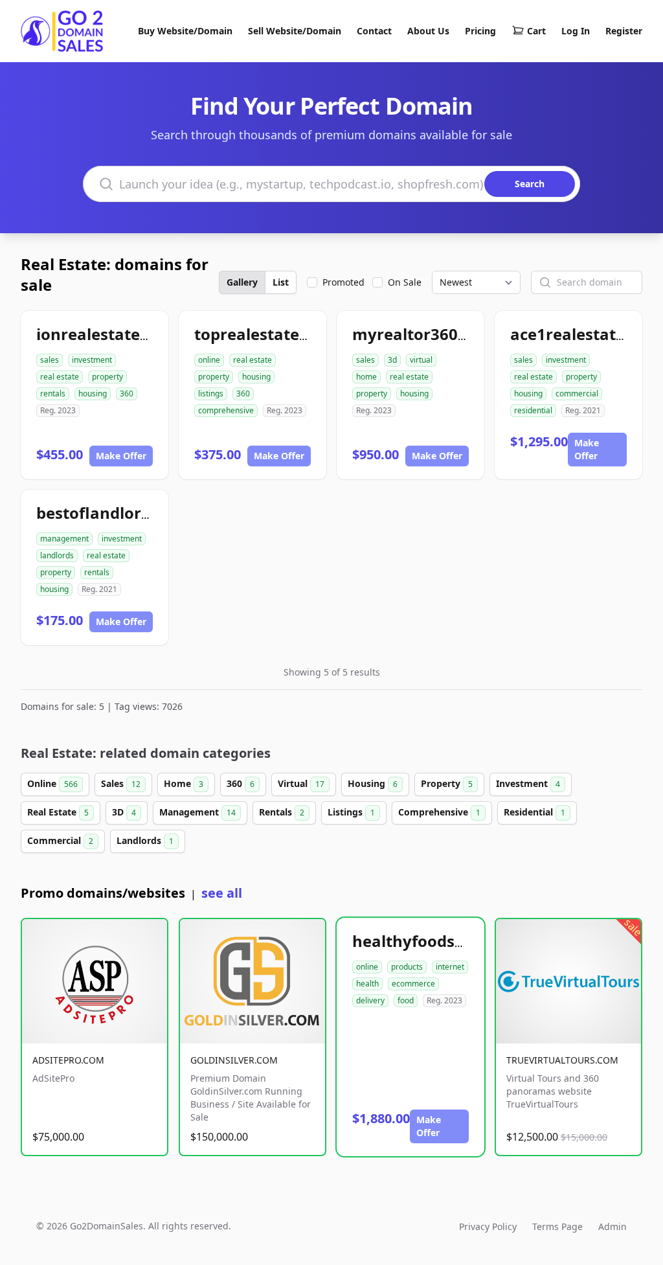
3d (392, 359)
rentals (52, 393)
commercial (577, 393)
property (107, 376)
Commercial (60, 840)
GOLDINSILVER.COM (234, 1060)
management (64, 538)
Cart (536, 31)
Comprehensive (439, 812)
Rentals (281, 812)
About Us (428, 31)
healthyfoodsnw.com (433, 941)
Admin (612, 1226)
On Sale (404, 282)
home (366, 376)
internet (450, 966)
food (406, 1000)
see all (221, 893)
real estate (59, 376)
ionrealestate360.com (120, 334)
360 (126, 393)
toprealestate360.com (279, 334)
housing (92, 393)
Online (52, 783)
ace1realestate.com (586, 334)
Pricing (480, 31)
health (367, 983)
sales (49, 359)
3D (124, 812)
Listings (351, 812)
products (407, 966)
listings (210, 393)
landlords (57, 555)
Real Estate (58, 812)
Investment (528, 783)
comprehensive (226, 410)
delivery (370, 1000)
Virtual (301, 783)
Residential (534, 812)
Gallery (242, 282)
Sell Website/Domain (294, 31)
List (281, 282)
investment (92, 359)
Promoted (343, 282)
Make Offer (121, 456)
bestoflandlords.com (116, 512)
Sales (120, 783)
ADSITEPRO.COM (68, 1060)
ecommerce (413, 983)
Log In (575, 31)
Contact (374, 31)
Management (197, 812)
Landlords (145, 840)
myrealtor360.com (423, 334)
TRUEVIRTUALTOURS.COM (562, 1060)
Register (623, 31)
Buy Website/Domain (185, 31)
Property (447, 783)
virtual (421, 359)
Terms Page (557, 1226)
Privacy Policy (488, 1226)
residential (533, 410)
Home (183, 783)
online (209, 359)
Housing (373, 783)
